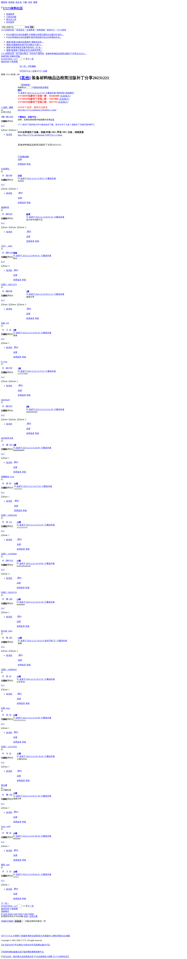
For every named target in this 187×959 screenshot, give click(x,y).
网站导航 (57, 936)
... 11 (14, 59)
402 (10, 637)
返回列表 (5, 61)
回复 (52, 120)
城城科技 (5, 207)
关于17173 (5, 936)
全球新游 (30, 30)
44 (10, 833)
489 (10, 175)
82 (10, 483)
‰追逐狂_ (5, 169)
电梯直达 (22, 87)
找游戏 (11, 2)
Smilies (31, 914)
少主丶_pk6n (6, 246)
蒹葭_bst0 (5, 865)
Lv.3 (2, 223)
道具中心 (51, 30)
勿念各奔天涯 (7, 438)
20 (10, 330)
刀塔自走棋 (11, 17)
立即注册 (33, 916)
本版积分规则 (7, 921)
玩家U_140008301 (9, 669)
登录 (26, 916)
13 (7, 715)
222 (7, 406)
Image (10, 914)
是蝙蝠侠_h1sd (7, 477)
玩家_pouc (5, 708)
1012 (11, 560)
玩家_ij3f (5, 323)
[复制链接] (25, 85)
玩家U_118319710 (9, 592)
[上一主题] (31, 71)
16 (7, 833)
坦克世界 (10, 22)
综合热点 (20, 30)
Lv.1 (2, 339)
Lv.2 (2, 184)
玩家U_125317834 (9, 747)
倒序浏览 (61, 93)
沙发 (20, 176)
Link (15, 914)
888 (10, 291)
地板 (15, 253)
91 (7, 637)
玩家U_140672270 (9, 284)
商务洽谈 (32, 936)
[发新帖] (14, 61)
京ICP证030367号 (8, 945)
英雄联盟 (10, 14)
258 (10, 794)
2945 (11, 117)
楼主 (20, 90)
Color (5, 914)
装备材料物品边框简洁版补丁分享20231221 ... (66, 53)
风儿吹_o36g (6, 631)
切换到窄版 (15, 56)
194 (7, 291)
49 (7, 445)
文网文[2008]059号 (25, 945)
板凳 (28, 214)
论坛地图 (66, 936)
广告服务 (23, 936)
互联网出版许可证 (42, 945)
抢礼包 (19, 2)
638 (3, 117)
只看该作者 (51, 93)
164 (10, 445)
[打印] (23, 71)
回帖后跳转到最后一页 (35, 921)
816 (10, 406)
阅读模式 (70, 93)
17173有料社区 (7, 30)
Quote (20, 914)
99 (7, 599)
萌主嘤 (4, 785)
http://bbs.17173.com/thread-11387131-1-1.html (40, 135)
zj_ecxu (4, 361)
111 (10, 522)
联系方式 (40, 936)
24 (10, 753)
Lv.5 (2, 126)
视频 (35, 2)
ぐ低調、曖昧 (7, 107)
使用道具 (22, 164)
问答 (30, 2)
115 (7, 368)
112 (7, 175)
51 (7, 522)
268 (10, 599)
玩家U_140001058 (9, 515)
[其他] (25, 78)
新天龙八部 (11, 19)
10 (11, 59)
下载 (25, 2)
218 (7, 214)
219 (7, 560)
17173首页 (61, 30)
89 (7, 794)
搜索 (27, 27)
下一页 (31, 59)
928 (10, 214)
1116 (11, 252)
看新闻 (4, 2)
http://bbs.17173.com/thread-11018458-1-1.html (37, 110)
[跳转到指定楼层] (40, 87)
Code (25, 914)
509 (10, 368)
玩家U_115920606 (9, 554)
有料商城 (41, 30)
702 (7, 117)
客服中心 (49, 936)
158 (7, 252)
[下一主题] (42, 71)
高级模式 (5, 911)
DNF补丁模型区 (37, 53)
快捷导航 (5, 56)
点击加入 (65, 96)
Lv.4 (2, 262)
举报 (28, 164)
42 (10, 676)
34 (10, 715)
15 (7, 676)
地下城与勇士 (22, 53)
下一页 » (5, 903)
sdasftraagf (5, 400)
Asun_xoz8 (5, 826)
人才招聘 (15, 936)
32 (7, 483)
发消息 (9, 134)
